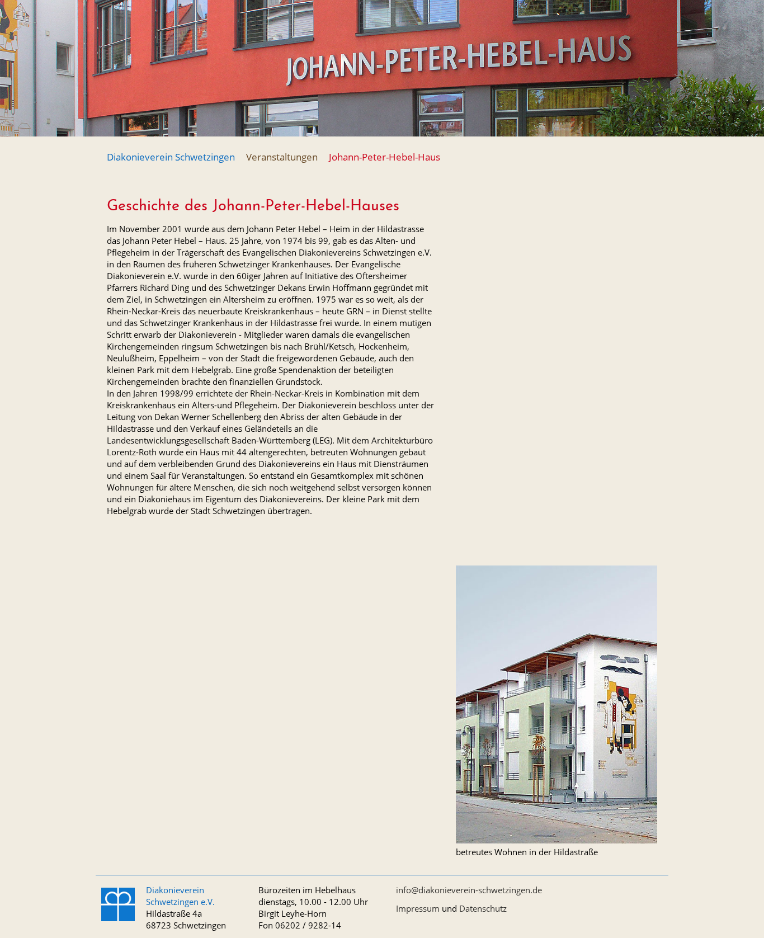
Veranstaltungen (282, 156)
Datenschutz (483, 908)
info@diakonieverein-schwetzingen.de (469, 889)
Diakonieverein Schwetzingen (171, 156)
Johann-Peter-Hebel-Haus (384, 156)
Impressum (418, 908)
